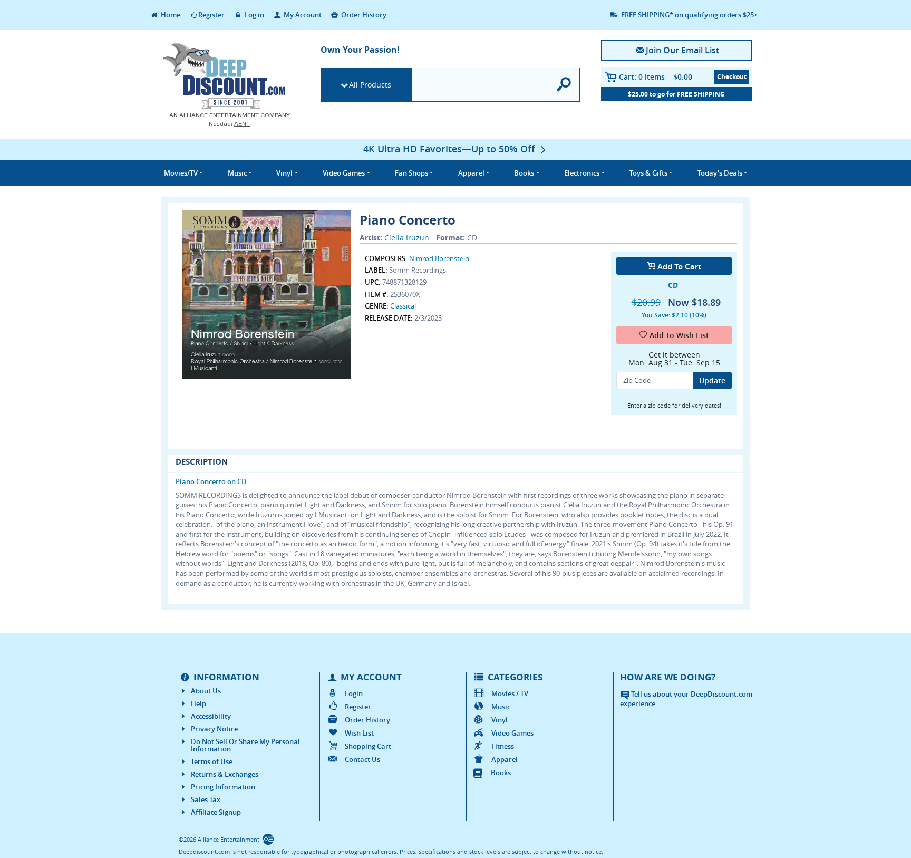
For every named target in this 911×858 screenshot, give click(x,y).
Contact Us (362, 759)
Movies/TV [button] (181, 173)
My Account (302, 15)
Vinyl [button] (284, 173)
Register (211, 15)
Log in (253, 15)
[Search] (564, 85)
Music (500, 706)
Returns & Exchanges (224, 774)
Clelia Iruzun (406, 238)
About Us (206, 691)
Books (501, 772)
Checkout (732, 76)
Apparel (504, 759)
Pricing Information (223, 786)
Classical (403, 306)
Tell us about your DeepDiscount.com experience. (686, 699)
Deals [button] (719, 173)
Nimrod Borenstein (439, 258)
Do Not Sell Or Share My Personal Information (245, 745)
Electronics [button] (581, 173)
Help (198, 703)
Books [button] (524, 173)
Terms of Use (211, 761)
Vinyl (499, 720)
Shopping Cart (368, 746)
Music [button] (237, 173)
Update (712, 380)
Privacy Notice (214, 728)
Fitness (502, 746)
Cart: (655, 77)
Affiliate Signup (216, 812)
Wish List (359, 733)
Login (354, 693)
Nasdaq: (229, 123)
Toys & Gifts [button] (648, 173)
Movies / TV (509, 693)
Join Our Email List (682, 50)
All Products (370, 85)
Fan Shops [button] (411, 173)
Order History (363, 15)
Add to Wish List (679, 335)
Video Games (512, 733)
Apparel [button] (471, 173)
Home (169, 15)
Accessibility (211, 716)
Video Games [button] (344, 173)
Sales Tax (205, 799)
